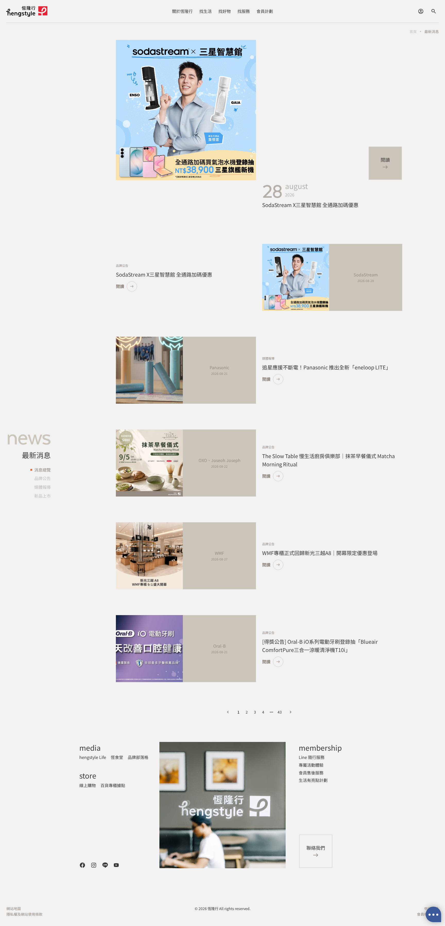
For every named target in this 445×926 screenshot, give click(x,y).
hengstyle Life (92, 757)
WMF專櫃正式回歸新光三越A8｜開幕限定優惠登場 (320, 553)
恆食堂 (117, 757)
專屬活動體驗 (311, 765)
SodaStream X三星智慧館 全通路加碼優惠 (310, 205)
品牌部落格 (138, 757)
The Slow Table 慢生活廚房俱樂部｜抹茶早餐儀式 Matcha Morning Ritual (328, 460)
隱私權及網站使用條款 (24, 914)
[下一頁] (290, 712)
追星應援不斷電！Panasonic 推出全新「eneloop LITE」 (326, 367)
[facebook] (82, 865)
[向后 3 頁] (271, 712)
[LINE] (105, 865)
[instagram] (94, 865)
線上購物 (87, 785)
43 (280, 712)
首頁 (413, 31)
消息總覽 (42, 470)
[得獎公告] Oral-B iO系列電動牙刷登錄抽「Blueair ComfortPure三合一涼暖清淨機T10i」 (320, 646)
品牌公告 (42, 478)
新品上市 (42, 495)
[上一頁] (228, 712)
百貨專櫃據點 (112, 785)
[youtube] (116, 865)
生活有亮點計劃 (313, 780)
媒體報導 (42, 487)
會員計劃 (264, 11)
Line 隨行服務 (311, 757)
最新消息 (431, 31)
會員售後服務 (311, 773)
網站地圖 (13, 908)
